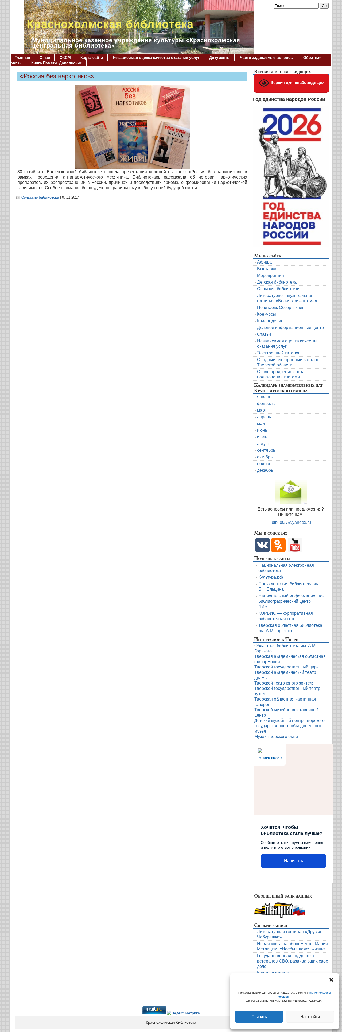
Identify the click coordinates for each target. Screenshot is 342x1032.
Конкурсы (266, 314)
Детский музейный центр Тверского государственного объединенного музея (289, 725)
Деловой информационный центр (290, 327)
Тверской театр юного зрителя (284, 683)
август (263, 443)
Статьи (264, 334)
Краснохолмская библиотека (110, 24)
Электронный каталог (278, 353)
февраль (266, 403)
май (261, 423)
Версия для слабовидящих (296, 82)
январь (264, 397)
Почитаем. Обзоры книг (280, 307)
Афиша (264, 262)
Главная (22, 57)
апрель (264, 417)
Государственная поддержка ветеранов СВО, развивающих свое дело (292, 961)
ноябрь (264, 463)
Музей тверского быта (276, 736)
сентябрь (266, 450)
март (262, 410)
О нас (45, 57)
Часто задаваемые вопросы (267, 57)
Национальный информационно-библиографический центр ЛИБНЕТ (291, 601)
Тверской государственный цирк (286, 667)
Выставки (266, 268)
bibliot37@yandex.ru (291, 522)
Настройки (310, 1016)
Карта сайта (91, 57)
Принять (259, 1016)
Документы (219, 57)
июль (262, 437)
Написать (293, 861)
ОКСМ (65, 57)
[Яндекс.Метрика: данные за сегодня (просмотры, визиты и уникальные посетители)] (183, 1013)
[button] (331, 980)
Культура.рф (270, 577)
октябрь (265, 457)
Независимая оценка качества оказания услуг (156, 57)
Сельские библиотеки (40, 197)
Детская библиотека (277, 282)
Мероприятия (270, 275)
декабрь (265, 470)
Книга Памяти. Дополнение (56, 63)
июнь (262, 430)
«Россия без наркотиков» (57, 76)
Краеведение (270, 321)
